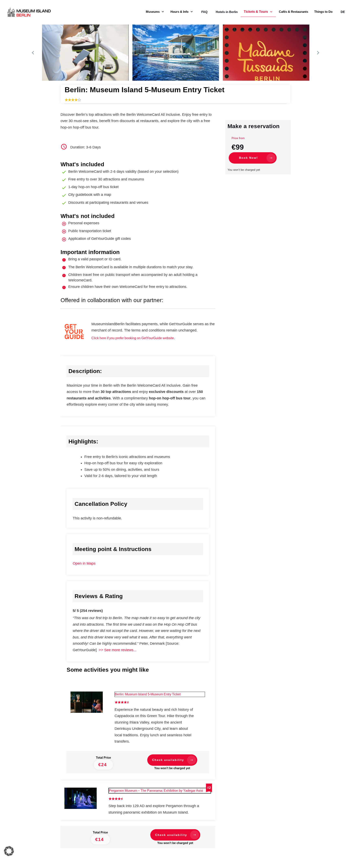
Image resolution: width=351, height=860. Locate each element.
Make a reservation (254, 126)
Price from (238, 138)
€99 (238, 147)
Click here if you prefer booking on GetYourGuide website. (133, 338)
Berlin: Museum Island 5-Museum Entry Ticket (148, 694)
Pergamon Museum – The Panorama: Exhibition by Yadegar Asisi (156, 790)
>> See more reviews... (116, 650)
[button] (9, 851)
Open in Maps (84, 563)
